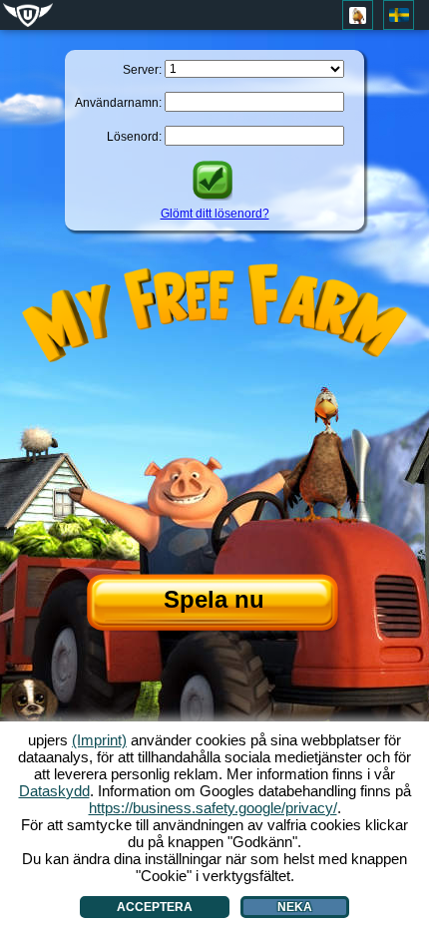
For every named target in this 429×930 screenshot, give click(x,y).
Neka (294, 907)
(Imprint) (99, 739)
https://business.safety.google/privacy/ (213, 807)
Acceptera (155, 907)
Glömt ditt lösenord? (215, 214)
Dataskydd (54, 790)
